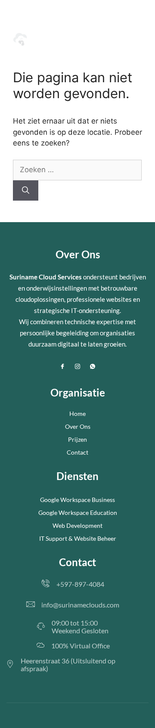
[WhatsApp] (92, 366)
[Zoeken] (25, 190)
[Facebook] (62, 366)
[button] (141, 40)
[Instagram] (77, 366)
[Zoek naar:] (77, 169)
